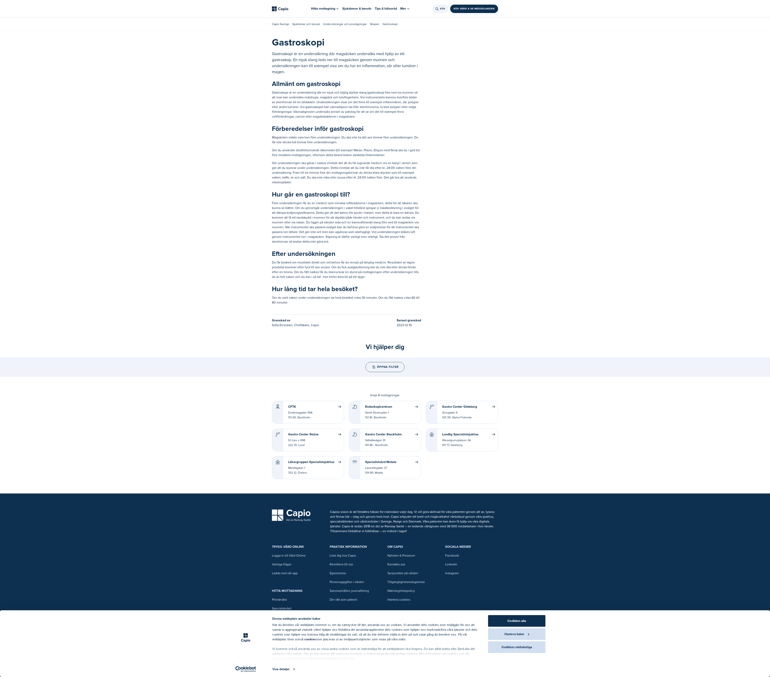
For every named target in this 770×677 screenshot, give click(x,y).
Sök (442, 8)
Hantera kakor (514, 634)
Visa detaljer (281, 669)
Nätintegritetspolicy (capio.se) (331, 658)
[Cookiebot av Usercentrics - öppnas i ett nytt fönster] (245, 669)
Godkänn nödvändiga (517, 647)
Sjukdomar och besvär (306, 24)
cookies (310, 639)
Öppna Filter (388, 367)
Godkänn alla (516, 621)
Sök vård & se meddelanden (474, 8)
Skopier (374, 24)
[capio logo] (291, 515)
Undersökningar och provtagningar (345, 24)
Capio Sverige (280, 24)
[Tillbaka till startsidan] (280, 9)
